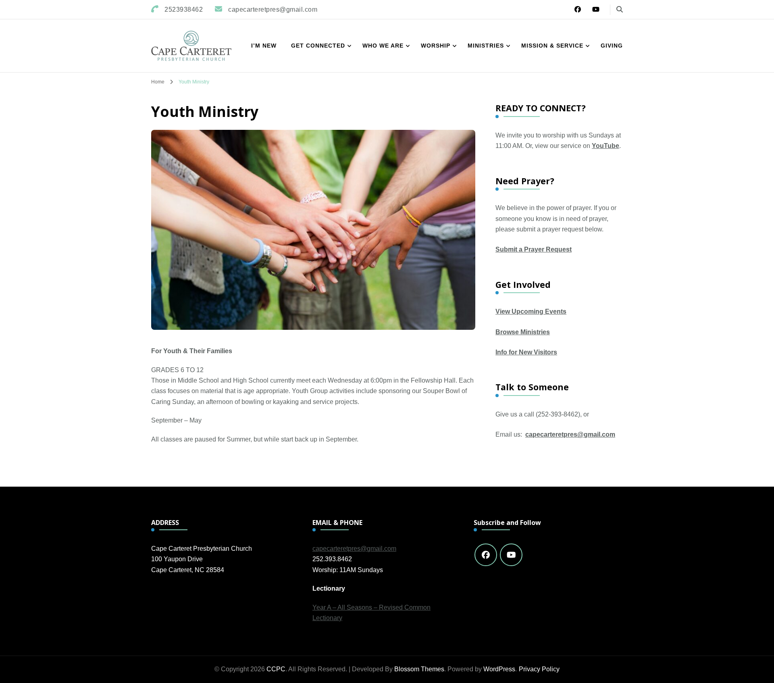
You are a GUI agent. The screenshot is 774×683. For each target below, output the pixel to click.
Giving (612, 45)
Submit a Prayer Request (533, 249)
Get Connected (318, 45)
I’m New (264, 45)
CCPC (275, 669)
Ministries (486, 45)
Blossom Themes (419, 669)
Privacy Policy (539, 669)
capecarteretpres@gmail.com (570, 434)
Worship (435, 45)
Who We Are (383, 45)
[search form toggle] (619, 9)
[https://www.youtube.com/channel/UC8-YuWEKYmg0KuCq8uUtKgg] (511, 554)
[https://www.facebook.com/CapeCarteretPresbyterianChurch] (485, 554)
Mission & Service (552, 45)
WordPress (499, 669)
